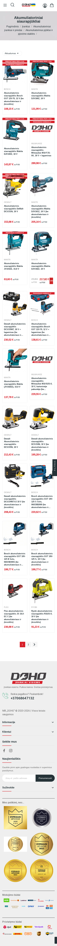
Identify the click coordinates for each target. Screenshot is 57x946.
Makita (34, 89)
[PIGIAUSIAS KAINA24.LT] (14, 243)
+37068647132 (22, 698)
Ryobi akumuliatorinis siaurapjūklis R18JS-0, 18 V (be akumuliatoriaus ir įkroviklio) (41, 616)
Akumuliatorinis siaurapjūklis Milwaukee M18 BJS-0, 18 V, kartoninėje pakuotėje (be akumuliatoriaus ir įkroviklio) (41, 384)
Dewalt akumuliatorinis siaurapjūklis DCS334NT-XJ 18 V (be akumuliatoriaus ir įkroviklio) (15, 501)
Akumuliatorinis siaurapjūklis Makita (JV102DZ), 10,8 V (13, 384)
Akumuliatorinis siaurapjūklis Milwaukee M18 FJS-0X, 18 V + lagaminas (41, 151)
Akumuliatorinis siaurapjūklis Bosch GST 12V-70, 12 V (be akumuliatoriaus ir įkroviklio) (14, 98)
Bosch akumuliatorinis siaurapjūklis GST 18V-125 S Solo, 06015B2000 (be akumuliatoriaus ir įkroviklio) (42, 502)
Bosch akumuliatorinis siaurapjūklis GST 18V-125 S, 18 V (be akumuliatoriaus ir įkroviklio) (42, 559)
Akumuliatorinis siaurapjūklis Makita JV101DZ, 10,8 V (13, 266)
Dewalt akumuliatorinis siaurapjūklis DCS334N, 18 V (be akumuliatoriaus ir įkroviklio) (42, 444)
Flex (6, 607)
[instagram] (11, 751)
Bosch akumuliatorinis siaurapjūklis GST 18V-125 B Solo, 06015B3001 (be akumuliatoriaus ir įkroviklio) (14, 559)
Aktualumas (12, 53)
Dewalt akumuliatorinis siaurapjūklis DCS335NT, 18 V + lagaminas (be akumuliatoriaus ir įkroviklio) (15, 330)
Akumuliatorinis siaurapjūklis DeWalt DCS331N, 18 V (13, 209)
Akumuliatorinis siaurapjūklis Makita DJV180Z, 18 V (40, 96)
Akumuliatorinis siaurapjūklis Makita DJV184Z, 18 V (13, 151)
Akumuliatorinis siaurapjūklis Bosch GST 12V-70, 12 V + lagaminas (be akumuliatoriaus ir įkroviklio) (40, 330)
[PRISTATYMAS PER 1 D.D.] (42, 72)
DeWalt (7, 202)
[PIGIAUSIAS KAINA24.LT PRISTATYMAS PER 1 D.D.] (14, 72)
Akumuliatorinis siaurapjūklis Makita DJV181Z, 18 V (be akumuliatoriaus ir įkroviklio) (40, 211)
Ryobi (34, 607)
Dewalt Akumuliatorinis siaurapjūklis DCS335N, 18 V (11, 443)
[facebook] (4, 751)
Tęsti (34, 644)
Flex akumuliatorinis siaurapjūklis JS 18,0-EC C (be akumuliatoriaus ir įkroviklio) (14, 616)
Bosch (7, 89)
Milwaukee (36, 143)
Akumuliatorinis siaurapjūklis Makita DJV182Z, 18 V (40, 266)
